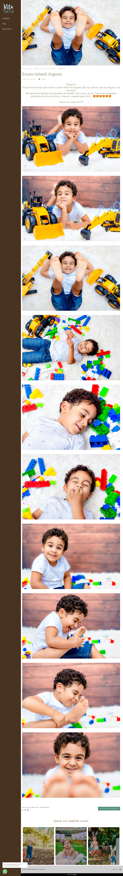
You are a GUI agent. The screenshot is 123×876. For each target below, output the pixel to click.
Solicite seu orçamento (109, 808)
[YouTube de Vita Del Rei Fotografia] (120, 869)
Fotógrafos (6, 18)
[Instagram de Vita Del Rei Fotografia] (117, 869)
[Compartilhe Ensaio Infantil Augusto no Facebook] (22, 810)
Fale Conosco (7, 29)
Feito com (72, 874)
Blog (4, 24)
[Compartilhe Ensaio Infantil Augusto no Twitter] (25, 810)
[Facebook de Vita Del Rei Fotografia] (115, 869)
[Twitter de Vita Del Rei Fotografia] (113, 869)
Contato (42, 869)
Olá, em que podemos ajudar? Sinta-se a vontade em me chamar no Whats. (13, 865)
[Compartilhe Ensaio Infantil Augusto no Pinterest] (28, 810)
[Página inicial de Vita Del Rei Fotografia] (9, 9)
